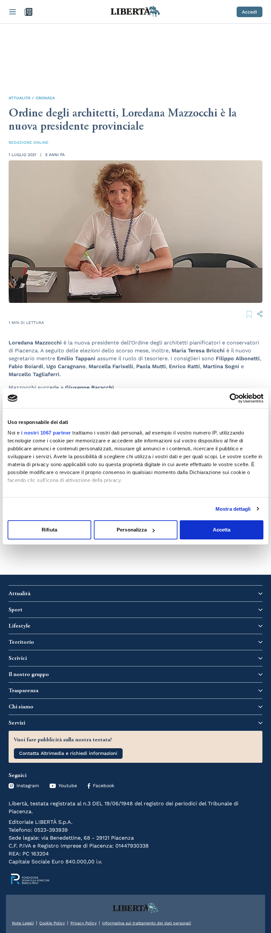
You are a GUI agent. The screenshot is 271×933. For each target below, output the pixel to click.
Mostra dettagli (233, 509)
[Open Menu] (13, 12)
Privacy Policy (83, 923)
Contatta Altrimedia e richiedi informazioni (68, 753)
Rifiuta (49, 529)
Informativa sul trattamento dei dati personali (146, 923)
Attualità (19, 98)
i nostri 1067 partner (46, 432)
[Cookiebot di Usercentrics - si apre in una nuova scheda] (234, 398)
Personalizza (132, 529)
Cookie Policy (52, 923)
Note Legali (23, 923)
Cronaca (45, 98)
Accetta (222, 529)
